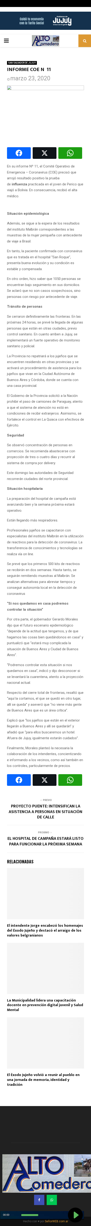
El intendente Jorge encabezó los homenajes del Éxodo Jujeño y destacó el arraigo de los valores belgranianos (45, 931)
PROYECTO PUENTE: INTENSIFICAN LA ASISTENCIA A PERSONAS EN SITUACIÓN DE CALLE (45, 812)
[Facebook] (39, 1200)
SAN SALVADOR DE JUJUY (22, 62)
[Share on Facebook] (19, 153)
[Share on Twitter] (44, 153)
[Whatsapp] (52, 1200)
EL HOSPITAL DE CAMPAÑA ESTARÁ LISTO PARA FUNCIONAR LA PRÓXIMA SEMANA (45, 841)
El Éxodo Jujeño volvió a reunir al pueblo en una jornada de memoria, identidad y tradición (43, 1080)
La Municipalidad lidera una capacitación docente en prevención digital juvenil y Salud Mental (45, 1005)
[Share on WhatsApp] (70, 153)
